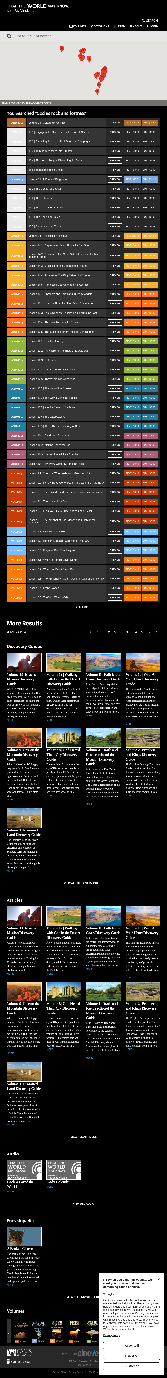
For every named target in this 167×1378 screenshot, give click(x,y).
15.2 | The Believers (40, 198)
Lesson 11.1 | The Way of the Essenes (51, 388)
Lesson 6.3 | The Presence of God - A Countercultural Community (66, 578)
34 (135, 632)
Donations (84, 1364)
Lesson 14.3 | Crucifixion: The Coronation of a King (58, 265)
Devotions (101, 26)
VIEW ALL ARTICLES (83, 1136)
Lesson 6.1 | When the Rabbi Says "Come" (53, 559)
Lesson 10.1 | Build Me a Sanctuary (49, 435)
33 (127, 632)
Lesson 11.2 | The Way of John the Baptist (53, 397)
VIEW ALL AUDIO (83, 1203)
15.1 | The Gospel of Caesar (45, 188)
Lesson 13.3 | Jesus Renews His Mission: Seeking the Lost (63, 313)
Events (83, 1361)
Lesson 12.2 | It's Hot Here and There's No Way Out (58, 350)
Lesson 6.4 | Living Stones (44, 588)
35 (142, 632)
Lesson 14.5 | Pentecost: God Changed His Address (59, 284)
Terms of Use (59, 1372)
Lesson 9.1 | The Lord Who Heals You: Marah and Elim (60, 473)
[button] (81, 58)
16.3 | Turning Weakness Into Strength (51, 151)
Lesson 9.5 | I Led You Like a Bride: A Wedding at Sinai (60, 511)
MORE (10, 720)
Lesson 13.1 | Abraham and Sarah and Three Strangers (60, 294)
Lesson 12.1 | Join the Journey (46, 341)
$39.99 (149, 122)
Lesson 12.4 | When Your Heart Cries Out (52, 369)
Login (154, 26)
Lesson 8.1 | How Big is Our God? (48, 531)
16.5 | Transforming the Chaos (46, 170)
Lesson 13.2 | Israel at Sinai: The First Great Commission (61, 303)
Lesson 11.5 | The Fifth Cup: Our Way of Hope (55, 426)
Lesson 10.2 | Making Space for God (49, 445)
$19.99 (132, 122)
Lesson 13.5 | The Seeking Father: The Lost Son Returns (61, 332)
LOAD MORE (83, 607)
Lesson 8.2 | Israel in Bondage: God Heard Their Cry (59, 540)
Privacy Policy (76, 1372)
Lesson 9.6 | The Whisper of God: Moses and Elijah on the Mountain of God (62, 521)
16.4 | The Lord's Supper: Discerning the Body (55, 160)
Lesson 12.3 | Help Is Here (44, 360)
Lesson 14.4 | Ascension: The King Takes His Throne (59, 275)
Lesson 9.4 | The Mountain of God (48, 501)
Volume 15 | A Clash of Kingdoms (48, 179)
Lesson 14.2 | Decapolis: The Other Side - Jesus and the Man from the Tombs (64, 255)
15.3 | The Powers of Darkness (46, 207)
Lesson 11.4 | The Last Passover (47, 416)
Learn (121, 26)
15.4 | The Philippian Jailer (44, 217)
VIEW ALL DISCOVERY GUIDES (83, 883)
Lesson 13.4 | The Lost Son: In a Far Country (54, 322)
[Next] (149, 632)
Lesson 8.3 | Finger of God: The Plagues (52, 550)
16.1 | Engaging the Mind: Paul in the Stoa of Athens (59, 132)
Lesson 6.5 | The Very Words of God (49, 597)
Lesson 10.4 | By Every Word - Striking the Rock (56, 463)
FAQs (72, 1361)
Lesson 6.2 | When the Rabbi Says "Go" (52, 569)
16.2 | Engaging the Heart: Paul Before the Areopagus (60, 141)
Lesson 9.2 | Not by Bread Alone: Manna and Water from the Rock (66, 482)
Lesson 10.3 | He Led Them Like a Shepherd (54, 454)
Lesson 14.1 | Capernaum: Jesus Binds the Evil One (59, 245)
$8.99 (149, 132)
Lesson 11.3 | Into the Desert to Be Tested (52, 407)
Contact (95, 1361)
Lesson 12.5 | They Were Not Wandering (52, 379)
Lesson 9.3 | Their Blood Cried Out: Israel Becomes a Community (66, 492)
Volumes (79, 26)
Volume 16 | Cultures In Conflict (47, 122)
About (137, 26)
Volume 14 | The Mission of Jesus (48, 235)
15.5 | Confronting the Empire (45, 226)
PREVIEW (115, 122)
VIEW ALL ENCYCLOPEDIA (83, 1297)
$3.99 (132, 132)
